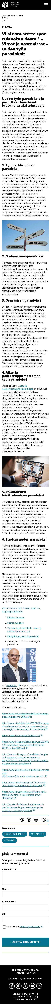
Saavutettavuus (24, 999)
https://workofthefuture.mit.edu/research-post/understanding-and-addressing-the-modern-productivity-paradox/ (23, 807)
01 (5, 20)
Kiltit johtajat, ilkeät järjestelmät (22, 636)
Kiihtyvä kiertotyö (16, 617)
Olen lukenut (23, 926)
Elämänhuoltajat (15, 622)
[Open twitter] (25, 986)
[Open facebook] (12, 986)
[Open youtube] (32, 986)
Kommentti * (9, 869)
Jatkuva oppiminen (12, 15)
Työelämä (9, 840)
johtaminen (37, 833)
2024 (6, 17)
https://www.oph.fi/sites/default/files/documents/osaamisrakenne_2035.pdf (25, 715)
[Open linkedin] (39, 986)
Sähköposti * (9, 901)
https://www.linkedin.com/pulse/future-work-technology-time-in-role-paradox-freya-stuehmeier (24, 794)
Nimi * (5, 889)
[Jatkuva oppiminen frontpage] (10, 5)
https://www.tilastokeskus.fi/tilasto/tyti (21, 735)
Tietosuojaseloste (23, 997)
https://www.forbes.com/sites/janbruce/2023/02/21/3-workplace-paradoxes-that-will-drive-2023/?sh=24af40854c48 (25, 744)
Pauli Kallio (11, 685)
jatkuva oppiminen (14, 833)
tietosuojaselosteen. (30, 926)
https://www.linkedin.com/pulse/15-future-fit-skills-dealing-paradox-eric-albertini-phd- (24, 784)
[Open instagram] (19, 986)
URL (4, 914)
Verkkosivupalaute (23, 994)
